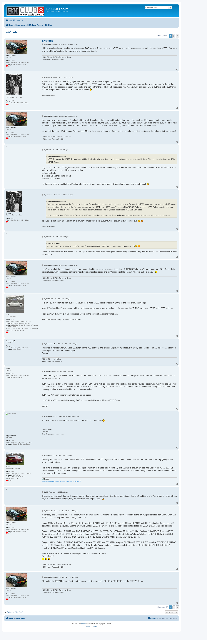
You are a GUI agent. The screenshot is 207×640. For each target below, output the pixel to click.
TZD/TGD (10, 31)
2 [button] (173, 36)
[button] (177, 36)
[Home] (25, 10)
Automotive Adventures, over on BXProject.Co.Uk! (60, 481)
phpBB (83, 624)
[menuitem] (9, 20)
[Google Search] (170, 7)
